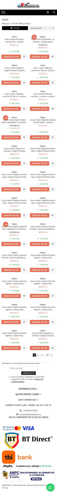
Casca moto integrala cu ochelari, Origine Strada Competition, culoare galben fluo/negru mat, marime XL (42, 334)
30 (47, 355)
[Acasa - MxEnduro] (28, 5)
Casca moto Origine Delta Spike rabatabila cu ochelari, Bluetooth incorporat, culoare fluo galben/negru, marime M (14, 121)
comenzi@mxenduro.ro (30, 414)
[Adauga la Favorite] (24, 57)
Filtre (16, 28)
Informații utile (27, 388)
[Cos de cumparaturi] (48, 12)
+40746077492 (30, 410)
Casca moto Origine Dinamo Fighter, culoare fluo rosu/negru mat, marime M (42, 308)
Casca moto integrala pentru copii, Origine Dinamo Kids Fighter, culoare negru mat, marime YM (14, 201)
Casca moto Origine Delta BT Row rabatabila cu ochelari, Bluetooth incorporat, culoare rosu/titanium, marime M (14, 227)
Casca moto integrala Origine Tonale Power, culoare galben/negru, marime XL (43, 121)
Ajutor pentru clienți (28, 394)
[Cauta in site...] (54, 12)
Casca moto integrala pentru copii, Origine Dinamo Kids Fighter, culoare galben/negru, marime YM (14, 175)
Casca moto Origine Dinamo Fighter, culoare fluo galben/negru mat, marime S (14, 282)
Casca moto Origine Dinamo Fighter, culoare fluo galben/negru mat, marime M (42, 256)
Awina (14, 36)
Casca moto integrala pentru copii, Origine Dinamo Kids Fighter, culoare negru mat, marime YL (42, 175)
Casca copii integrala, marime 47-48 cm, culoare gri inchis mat (42, 69)
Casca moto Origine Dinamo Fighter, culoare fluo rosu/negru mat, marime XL (14, 334)
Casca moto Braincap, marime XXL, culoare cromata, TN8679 (14, 40)
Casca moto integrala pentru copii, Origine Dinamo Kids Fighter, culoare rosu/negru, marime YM (42, 201)
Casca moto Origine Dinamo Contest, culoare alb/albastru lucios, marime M (14, 256)
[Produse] (3, 13)
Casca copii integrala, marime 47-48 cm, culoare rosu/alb (14, 95)
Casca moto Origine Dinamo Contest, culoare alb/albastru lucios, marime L (43, 227)
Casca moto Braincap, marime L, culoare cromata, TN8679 (43, 95)
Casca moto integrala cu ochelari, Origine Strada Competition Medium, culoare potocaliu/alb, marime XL (14, 149)
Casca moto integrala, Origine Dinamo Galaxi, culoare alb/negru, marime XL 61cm (14, 69)
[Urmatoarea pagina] (51, 355)
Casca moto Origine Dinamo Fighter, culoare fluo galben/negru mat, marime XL (42, 282)
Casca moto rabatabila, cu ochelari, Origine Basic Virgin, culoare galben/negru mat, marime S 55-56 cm (43, 40)
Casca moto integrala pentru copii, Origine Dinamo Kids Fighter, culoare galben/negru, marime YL (42, 149)
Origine (43, 36)
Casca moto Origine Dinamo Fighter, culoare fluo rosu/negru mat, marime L (14, 308)
